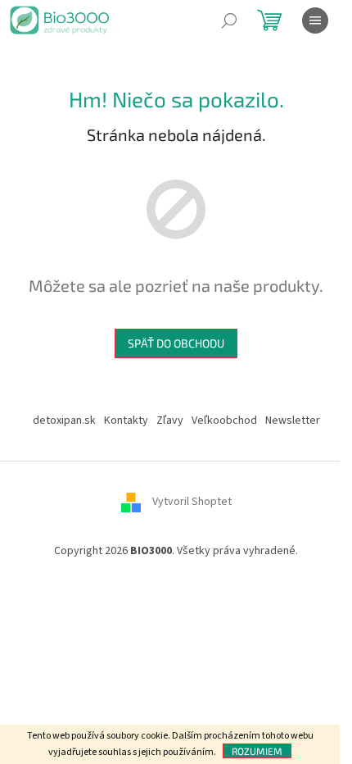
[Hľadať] (229, 20)
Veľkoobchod (224, 420)
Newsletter (292, 420)
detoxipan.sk (64, 420)
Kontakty (126, 420)
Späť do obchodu (176, 343)
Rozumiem (257, 751)
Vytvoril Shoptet (192, 501)
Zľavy (169, 420)
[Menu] (315, 20)
